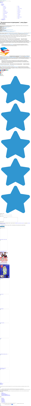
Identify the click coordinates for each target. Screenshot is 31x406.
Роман (18, 6)
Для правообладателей (4, 394)
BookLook (1, 2)
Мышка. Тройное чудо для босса (3, 263)
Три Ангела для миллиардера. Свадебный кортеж (3, 251)
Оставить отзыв (12, 31)
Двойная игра (1, 278)
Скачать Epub (12, 65)
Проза (4, 14)
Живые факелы (1, 308)
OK (12, 404)
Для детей (4, 8)
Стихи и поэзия (20, 8)
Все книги (3, 4)
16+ (6, 30)
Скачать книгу (7, 31)
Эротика (19, 15)
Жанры (2, 5)
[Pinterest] (3, 70)
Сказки (18, 7)
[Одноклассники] (1, 70)
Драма (4, 9)
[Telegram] (7, 70)
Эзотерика (19, 14)
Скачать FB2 (1, 65)
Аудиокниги (3, 19)
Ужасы (18, 18)
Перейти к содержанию (3, 0)
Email (1, 216)
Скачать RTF (5, 65)
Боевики (4, 6)
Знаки (0, 338)
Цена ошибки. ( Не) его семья (3, 239)
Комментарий (2, 221)
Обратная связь (3, 393)
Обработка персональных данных (6, 395)
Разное (4, 18)
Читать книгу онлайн (3, 31)
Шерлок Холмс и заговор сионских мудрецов (3, 368)
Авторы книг (3, 400)
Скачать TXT (8, 65)
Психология (4, 15)
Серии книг (3, 401)
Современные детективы (6, 34)
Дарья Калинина (4, 27)
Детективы (4, 7)
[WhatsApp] (6, 70)
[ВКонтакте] (0, 70)
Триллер (19, 9)
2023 (20, 56)
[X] (4, 70)
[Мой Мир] (2, 70)
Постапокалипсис (5, 12)
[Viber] (5, 70)
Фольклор (19, 12)
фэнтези (19, 13)
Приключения (5, 13)
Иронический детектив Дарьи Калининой (7, 29)
